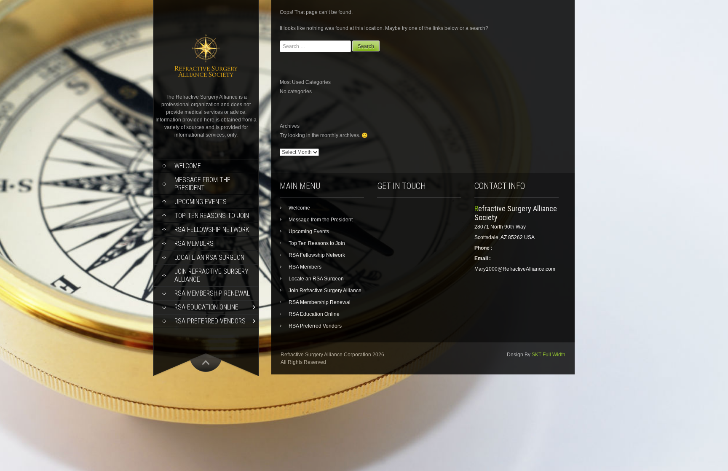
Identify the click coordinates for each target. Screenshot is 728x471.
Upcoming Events (200, 202)
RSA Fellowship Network (211, 230)
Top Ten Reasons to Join (211, 216)
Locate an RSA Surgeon (209, 257)
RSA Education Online (206, 307)
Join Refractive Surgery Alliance (211, 275)
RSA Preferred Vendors (210, 321)
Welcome (187, 166)
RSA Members (194, 244)
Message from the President (202, 184)
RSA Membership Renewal (212, 293)
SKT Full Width (548, 355)
